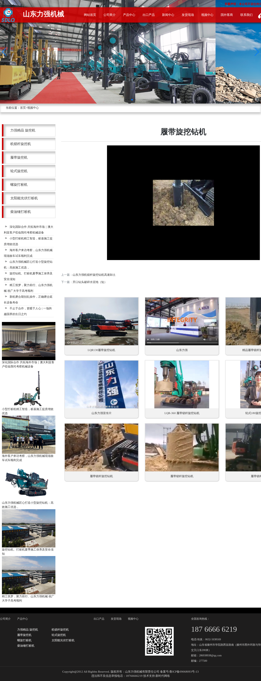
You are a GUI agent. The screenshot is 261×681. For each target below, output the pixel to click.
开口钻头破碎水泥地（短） (90, 282)
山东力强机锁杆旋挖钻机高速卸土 (94, 274)
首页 (23, 107)
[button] (4, 52)
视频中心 (33, 107)
